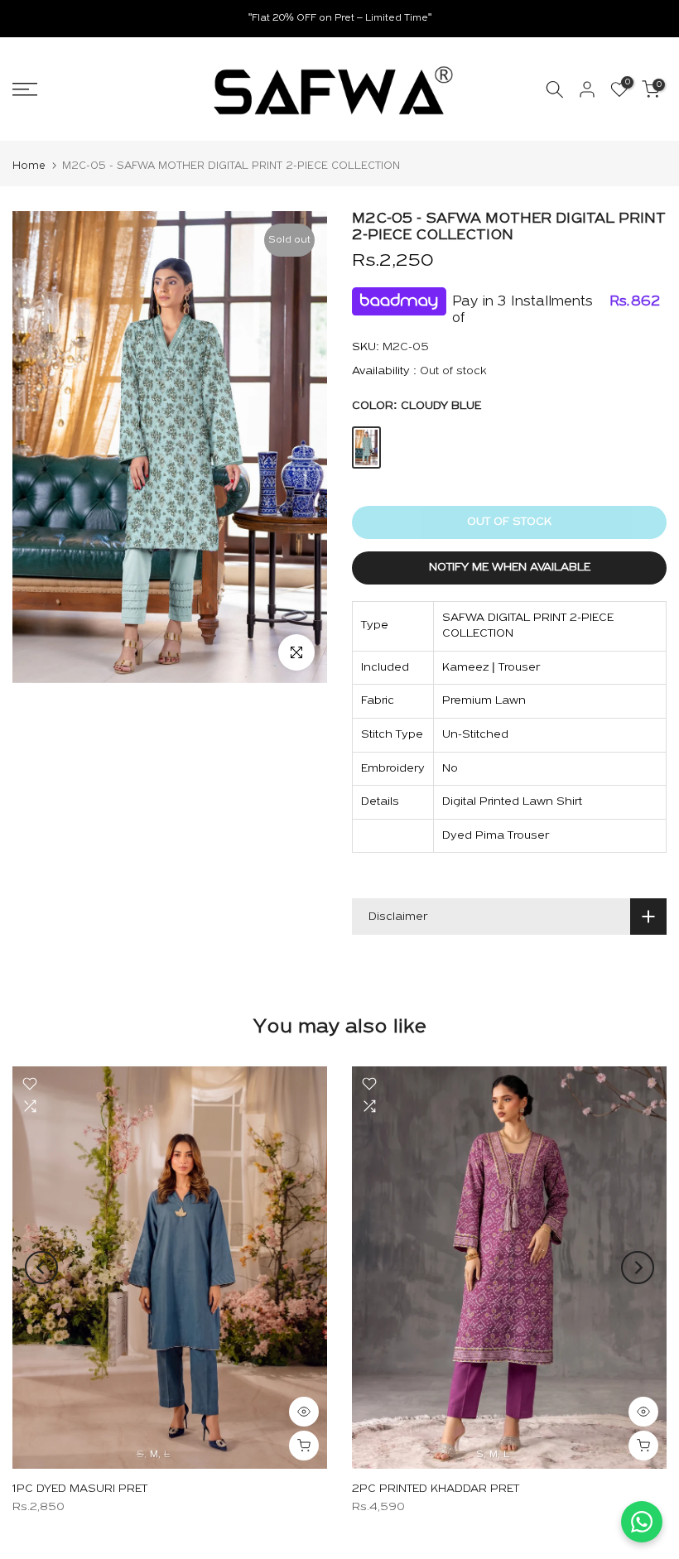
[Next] (637, 1267)
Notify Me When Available (509, 567)
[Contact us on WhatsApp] (641, 1521)
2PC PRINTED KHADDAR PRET (435, 1489)
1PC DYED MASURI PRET (79, 1489)
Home (29, 166)
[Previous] (41, 1267)
